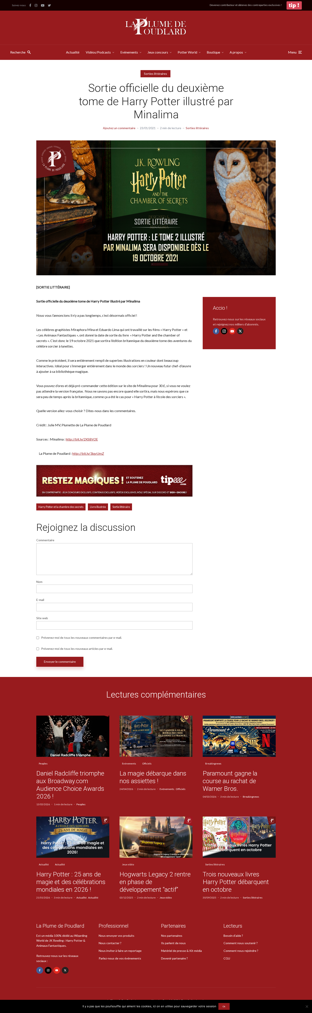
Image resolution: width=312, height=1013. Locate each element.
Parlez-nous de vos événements (120, 958)
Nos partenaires (171, 935)
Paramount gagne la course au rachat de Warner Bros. (230, 781)
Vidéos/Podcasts (98, 52)
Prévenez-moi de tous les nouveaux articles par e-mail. (77, 648)
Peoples (43, 763)
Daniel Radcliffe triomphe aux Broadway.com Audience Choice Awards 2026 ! (70, 785)
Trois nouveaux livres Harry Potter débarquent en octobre (236, 881)
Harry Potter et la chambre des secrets (60, 507)
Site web (42, 618)
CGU (226, 958)
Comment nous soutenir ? (240, 943)
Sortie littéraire (121, 507)
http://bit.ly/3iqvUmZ (88, 453)
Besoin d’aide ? (233, 935)
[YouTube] (232, 331)
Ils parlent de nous (173, 943)
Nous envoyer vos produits (116, 935)
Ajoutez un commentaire (119, 128)
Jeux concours (158, 52)
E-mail (40, 600)
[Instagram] (224, 331)
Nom (39, 581)
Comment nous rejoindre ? (240, 950)
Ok (224, 1006)
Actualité (72, 52)
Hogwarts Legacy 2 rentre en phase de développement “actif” (155, 881)
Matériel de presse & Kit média (181, 950)
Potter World (187, 52)
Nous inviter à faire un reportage (120, 950)
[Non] (307, 1006)
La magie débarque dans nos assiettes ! (152, 777)
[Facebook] (216, 331)
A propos (236, 52)
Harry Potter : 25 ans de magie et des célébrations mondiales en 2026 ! (70, 881)
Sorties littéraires (155, 73)
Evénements (129, 52)
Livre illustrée (98, 507)
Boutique (213, 52)
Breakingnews (213, 763)
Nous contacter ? (110, 943)
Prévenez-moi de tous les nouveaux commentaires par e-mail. (81, 637)
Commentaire (45, 540)
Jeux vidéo (128, 864)
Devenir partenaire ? (174, 958)
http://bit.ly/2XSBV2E (82, 439)
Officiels (147, 763)
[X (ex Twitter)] (240, 331)
